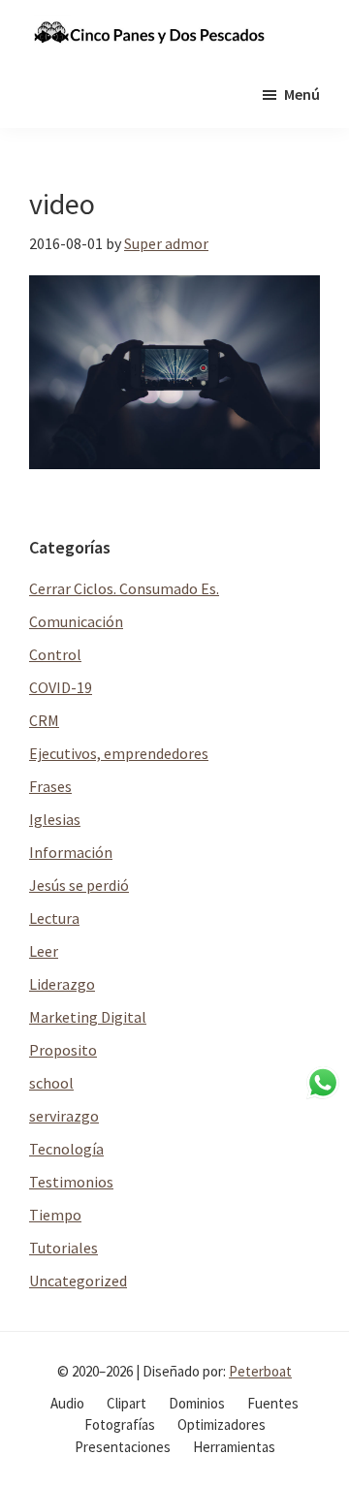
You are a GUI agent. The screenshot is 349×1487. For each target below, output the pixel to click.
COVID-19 (60, 687)
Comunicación (76, 621)
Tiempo (55, 1214)
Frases (50, 786)
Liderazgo (62, 984)
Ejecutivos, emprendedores (118, 753)
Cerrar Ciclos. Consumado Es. (124, 588)
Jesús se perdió (79, 885)
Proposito (63, 1050)
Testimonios (71, 1181)
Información (70, 852)
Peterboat (260, 1371)
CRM (44, 720)
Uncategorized (78, 1280)
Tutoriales (63, 1247)
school (51, 1082)
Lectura (54, 918)
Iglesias (54, 819)
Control (55, 654)
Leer (43, 951)
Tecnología (66, 1148)
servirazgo (64, 1115)
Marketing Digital (87, 1017)
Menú (302, 94)
